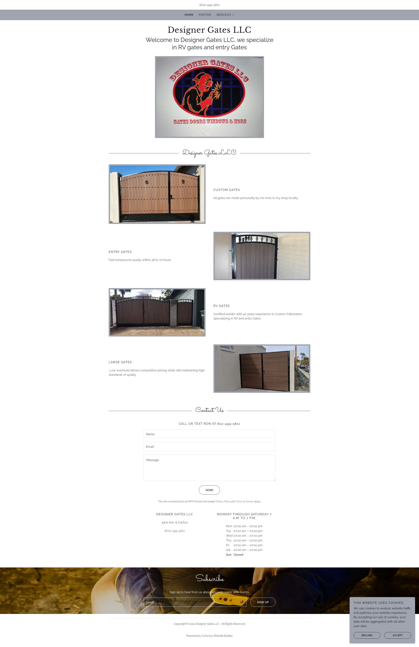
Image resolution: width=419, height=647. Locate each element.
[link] (209, 31)
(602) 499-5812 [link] (209, 5)
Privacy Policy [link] (222, 501)
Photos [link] (205, 14)
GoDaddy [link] (207, 635)
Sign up (263, 602)
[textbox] (209, 433)
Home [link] (189, 14)
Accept (398, 635)
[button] (226, 15)
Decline (367, 635)
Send (209, 490)
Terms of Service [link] (245, 501)
